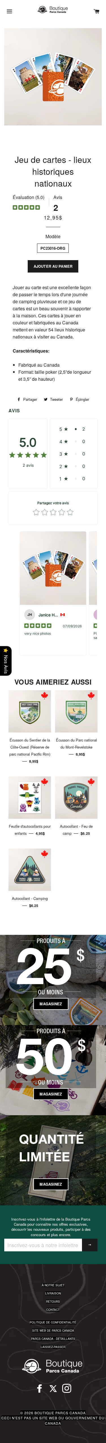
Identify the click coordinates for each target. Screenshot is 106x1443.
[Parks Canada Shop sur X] (53, 1391)
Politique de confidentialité (53, 1322)
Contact (53, 1310)
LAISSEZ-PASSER (53, 1347)
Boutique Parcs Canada (60, 1412)
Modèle (53, 236)
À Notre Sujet (53, 1285)
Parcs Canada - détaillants (53, 1339)
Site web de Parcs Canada (53, 1331)
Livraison (53, 1293)
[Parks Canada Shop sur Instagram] (67, 1391)
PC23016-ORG (52, 248)
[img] (26, 208)
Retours (53, 1301)
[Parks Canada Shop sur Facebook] (40, 1391)
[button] (74, 429)
